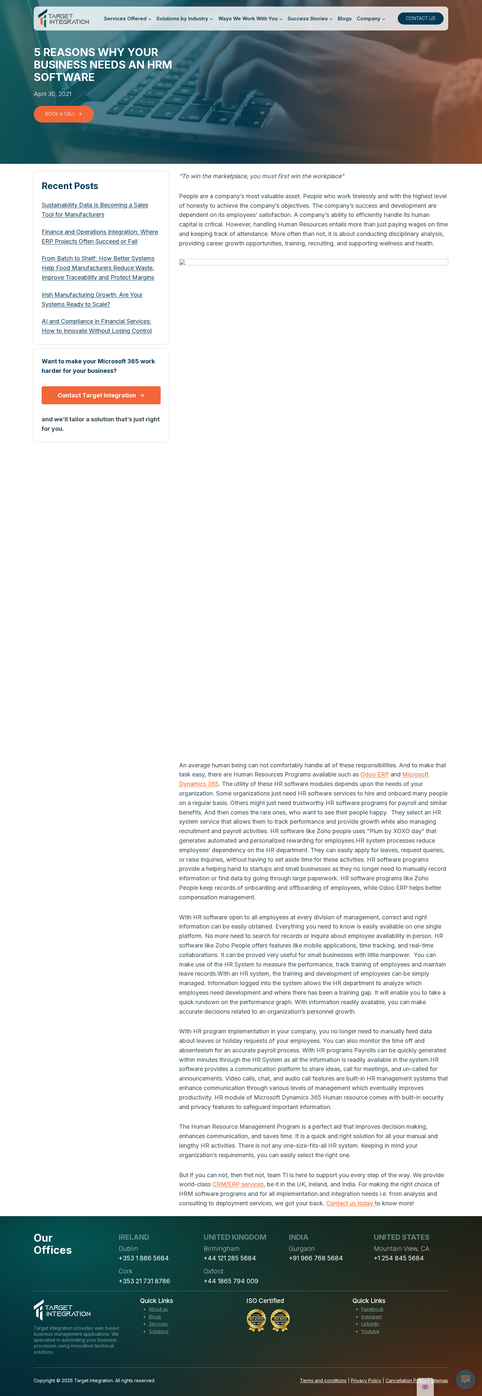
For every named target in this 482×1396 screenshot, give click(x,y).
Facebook (372, 1309)
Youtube (370, 1331)
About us (158, 1309)
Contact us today (350, 1203)
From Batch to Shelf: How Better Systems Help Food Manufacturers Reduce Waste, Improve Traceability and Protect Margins (98, 268)
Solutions (159, 1331)
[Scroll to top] (464, 1366)
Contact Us (420, 18)
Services (158, 1324)
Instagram (371, 1316)
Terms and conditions (323, 1380)
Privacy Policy (366, 1380)
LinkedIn (370, 1324)
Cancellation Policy (406, 1380)
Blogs (345, 18)
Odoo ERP (374, 774)
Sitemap (439, 1380)
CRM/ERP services (238, 1184)
